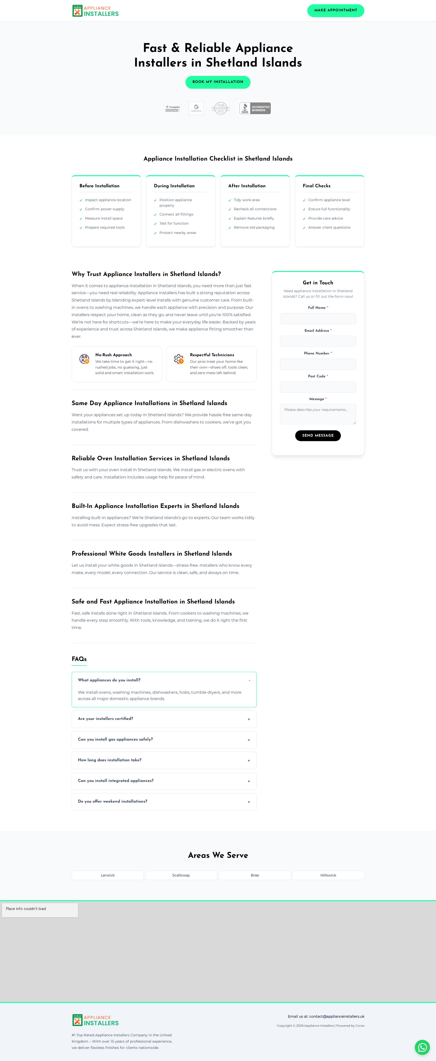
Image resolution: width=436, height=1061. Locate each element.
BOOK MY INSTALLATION (218, 82)
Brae (255, 875)
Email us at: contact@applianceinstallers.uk (326, 1016)
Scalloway (181, 875)
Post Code (318, 376)
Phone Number (318, 353)
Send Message (318, 436)
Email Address (318, 331)
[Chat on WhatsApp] (422, 1047)
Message (318, 399)
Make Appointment (335, 10)
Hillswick (328, 875)
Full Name (318, 308)
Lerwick (108, 875)
